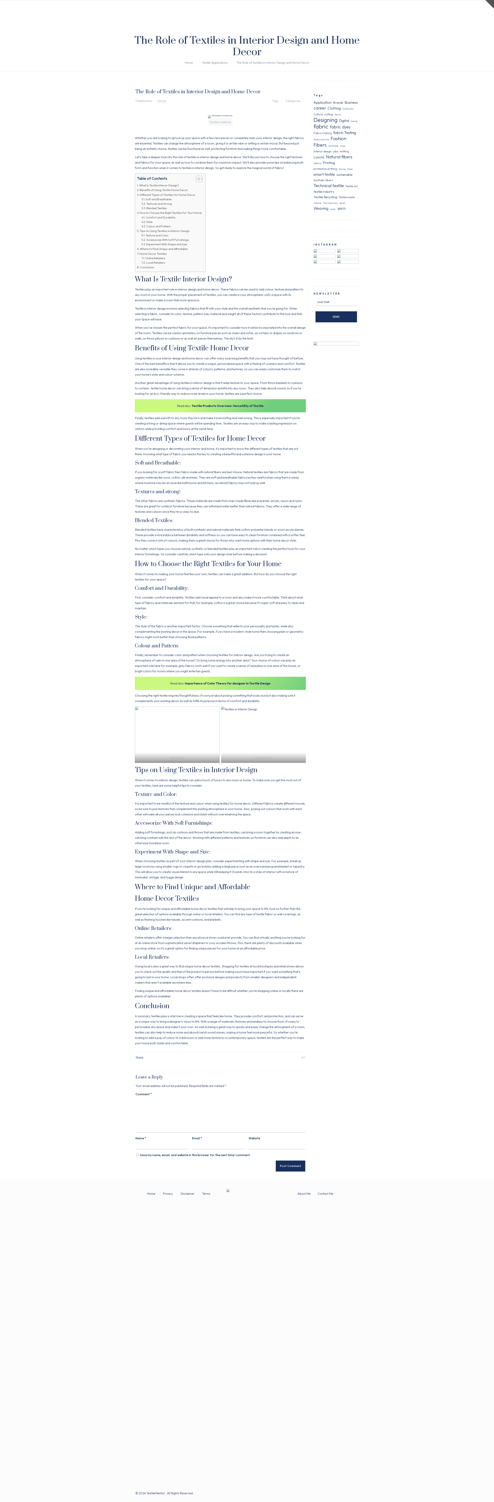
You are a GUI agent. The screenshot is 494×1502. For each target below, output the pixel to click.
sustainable (345, 174)
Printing (329, 162)
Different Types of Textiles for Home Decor (167, 195)
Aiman (161, 101)
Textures (317, 203)
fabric (321, 126)
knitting (344, 151)
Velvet (342, 203)
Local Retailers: (155, 262)
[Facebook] (342, 1493)
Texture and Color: (157, 235)
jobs (335, 151)
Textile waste (347, 197)
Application (323, 102)
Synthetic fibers (323, 180)
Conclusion (147, 267)
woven (333, 209)
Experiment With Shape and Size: (166, 244)
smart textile (324, 174)
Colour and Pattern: (158, 226)
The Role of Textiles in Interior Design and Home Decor (272, 63)
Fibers (320, 145)
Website (254, 1138)
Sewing (342, 169)
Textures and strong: (159, 203)
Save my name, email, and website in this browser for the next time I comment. (195, 1155)
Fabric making (323, 133)
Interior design (323, 151)
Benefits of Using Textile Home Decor (164, 190)
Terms (206, 1193)
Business (351, 102)
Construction (348, 108)
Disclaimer (187, 1193)
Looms (319, 157)
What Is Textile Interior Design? (159, 185)
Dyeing (354, 121)
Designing (326, 120)
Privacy (168, 1193)
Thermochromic (330, 203)
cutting (328, 114)
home (342, 145)
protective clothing (325, 169)
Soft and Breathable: (158, 199)
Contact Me (325, 1193)
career (320, 108)
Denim (337, 114)
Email (197, 1138)
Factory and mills (321, 139)
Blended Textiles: (156, 208)
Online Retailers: (155, 258)
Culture (318, 114)
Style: (149, 222)
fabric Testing (344, 132)
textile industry (324, 191)
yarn (341, 208)
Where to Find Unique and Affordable (164, 249)
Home (189, 63)
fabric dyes (340, 127)
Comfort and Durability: (160, 217)
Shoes (350, 169)
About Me (304, 1193)
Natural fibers (339, 157)
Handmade (333, 145)
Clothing (334, 108)
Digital (344, 120)
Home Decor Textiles (153, 254)
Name (140, 1138)
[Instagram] (353, 1493)
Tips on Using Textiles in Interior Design (164, 231)
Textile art (351, 186)
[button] (197, 179)
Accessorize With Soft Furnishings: (167, 240)
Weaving (321, 208)
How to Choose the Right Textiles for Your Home (171, 213)
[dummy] (336, 344)
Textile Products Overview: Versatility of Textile (228, 406)
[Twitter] (347, 1493)
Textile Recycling (325, 197)
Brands (338, 102)
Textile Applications (215, 63)
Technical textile (329, 185)
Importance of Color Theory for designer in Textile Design (227, 683)
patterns (317, 163)
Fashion (338, 138)
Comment (143, 1094)
